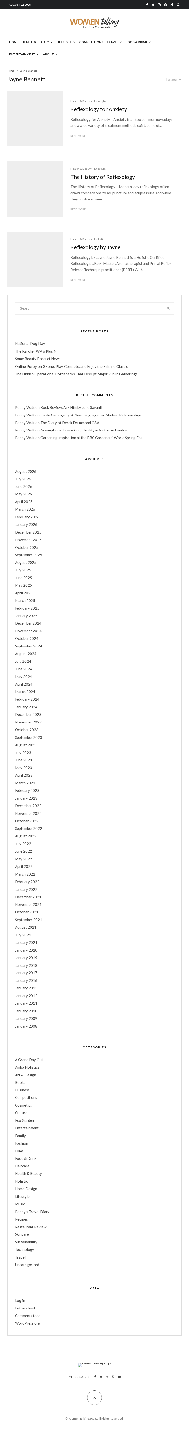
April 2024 (23, 684)
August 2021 (25, 927)
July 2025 (23, 570)
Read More (78, 135)
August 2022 (25, 836)
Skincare (22, 1234)
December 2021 (28, 897)
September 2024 (28, 646)
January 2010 (26, 1011)
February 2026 (27, 517)
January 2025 (26, 616)
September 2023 (28, 737)
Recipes (21, 1219)
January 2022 (26, 889)
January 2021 (26, 942)
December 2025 (28, 532)
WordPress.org (27, 1323)
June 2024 (23, 669)
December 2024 (28, 623)
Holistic (99, 239)
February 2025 (27, 608)
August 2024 (25, 653)
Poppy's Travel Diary (32, 1211)
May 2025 (23, 585)
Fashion (21, 1143)
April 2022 (23, 866)
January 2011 (26, 1003)
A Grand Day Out (29, 1059)
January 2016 (26, 980)
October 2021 (26, 912)
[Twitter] (153, 5)
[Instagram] (159, 5)
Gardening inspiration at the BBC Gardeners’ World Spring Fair (91, 437)
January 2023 (26, 798)
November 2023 (28, 722)
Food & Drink (136, 42)
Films (19, 1151)
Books (20, 1082)
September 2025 (28, 555)
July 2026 (23, 479)
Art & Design (25, 1075)
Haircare (22, 1166)
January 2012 (26, 995)
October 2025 (26, 547)
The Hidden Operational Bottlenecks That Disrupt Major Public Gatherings (76, 374)
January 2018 (26, 965)
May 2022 (23, 859)
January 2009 (26, 1018)
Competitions (91, 42)
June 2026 (23, 486)
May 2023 (23, 767)
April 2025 (23, 593)
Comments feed (27, 1315)
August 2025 (25, 562)
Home (13, 42)
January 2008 (26, 1026)
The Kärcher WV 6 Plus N (35, 351)
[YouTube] (119, 1376)
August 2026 (25, 471)
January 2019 (26, 957)
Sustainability (26, 1242)
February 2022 (27, 881)
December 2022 (28, 805)
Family (20, 1135)
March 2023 (25, 783)
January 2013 (26, 988)
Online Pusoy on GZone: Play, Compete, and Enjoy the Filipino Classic (71, 366)
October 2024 (26, 638)
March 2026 (25, 509)
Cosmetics (23, 1105)
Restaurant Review (30, 1227)
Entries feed (25, 1308)
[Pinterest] (165, 5)
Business (22, 1090)
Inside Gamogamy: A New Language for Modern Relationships (91, 415)
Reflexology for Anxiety (98, 109)
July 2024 (23, 661)
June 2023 (23, 760)
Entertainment (22, 54)
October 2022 (26, 821)
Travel (112, 42)
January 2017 (26, 972)
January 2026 (26, 524)
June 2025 (23, 577)
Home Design (26, 1188)
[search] (168, 308)
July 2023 (23, 752)
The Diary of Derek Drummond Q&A (69, 422)
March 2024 (25, 691)
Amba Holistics (27, 1067)
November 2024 (28, 631)
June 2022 (23, 851)
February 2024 (27, 699)
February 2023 (27, 790)
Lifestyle (64, 42)
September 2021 (28, 919)
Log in (20, 1300)
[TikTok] (172, 5)
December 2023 (28, 714)
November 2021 (28, 904)
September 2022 (28, 828)
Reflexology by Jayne (95, 247)
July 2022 (23, 843)
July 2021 (23, 935)
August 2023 (25, 745)
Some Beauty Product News (37, 358)
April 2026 (23, 501)
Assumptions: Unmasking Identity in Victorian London (83, 430)
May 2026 (23, 494)
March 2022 (25, 874)
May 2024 (23, 676)
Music (20, 1204)
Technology (24, 1249)
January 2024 (26, 707)
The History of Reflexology (102, 177)
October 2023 (26, 729)
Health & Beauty (35, 42)
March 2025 (25, 600)
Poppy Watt (25, 407)
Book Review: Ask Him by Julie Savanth (71, 407)
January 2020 (26, 950)
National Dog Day (30, 343)
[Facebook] (147, 5)
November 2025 (28, 540)
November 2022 (28, 813)
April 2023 (23, 775)
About (48, 54)
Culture (21, 1112)
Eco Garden (24, 1120)
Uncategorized (27, 1264)
